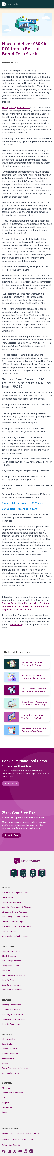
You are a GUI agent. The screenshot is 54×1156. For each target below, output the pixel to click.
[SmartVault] (10, 4)
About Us (6, 1088)
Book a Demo (11, 783)
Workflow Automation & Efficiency (17, 907)
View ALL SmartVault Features (15, 936)
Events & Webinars (10, 1053)
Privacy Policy (8, 1133)
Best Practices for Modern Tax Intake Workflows (33, 729)
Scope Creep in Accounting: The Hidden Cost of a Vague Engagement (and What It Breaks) (34, 703)
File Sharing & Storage (11, 961)
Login (4, 1112)
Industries (6, 970)
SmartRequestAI (9, 931)
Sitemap (32, 1139)
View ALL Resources (10, 1073)
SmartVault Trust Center (12, 1092)
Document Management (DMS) (15, 892)
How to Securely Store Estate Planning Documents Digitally (34, 677)
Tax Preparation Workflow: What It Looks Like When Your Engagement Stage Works (33, 690)
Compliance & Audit (10, 965)
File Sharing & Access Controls (15, 916)
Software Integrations (11, 951)
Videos (5, 1063)
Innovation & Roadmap (12, 989)
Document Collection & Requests (16, 926)
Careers (5, 1097)
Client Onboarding (9, 956)
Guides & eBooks (9, 1049)
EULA (36, 1133)
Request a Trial (11, 835)
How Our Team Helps (11, 1024)
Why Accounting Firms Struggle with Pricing (31, 663)
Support (5, 1102)
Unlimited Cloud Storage (12, 921)
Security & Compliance (11, 902)
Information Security (11, 1145)
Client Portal (7, 897)
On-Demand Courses (11, 1009)
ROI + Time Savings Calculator (15, 1068)
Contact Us (7, 1107)
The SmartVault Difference (13, 975)
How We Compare (10, 980)
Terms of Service (24, 1133)
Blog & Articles (8, 1039)
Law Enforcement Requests (14, 1139)
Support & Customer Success (14, 1019)
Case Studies (7, 1044)
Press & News (8, 1058)
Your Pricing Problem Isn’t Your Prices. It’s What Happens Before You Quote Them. (34, 716)
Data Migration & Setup (12, 1014)
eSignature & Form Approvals (14, 912)
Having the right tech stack (16, 107)
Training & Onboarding (11, 1004)
